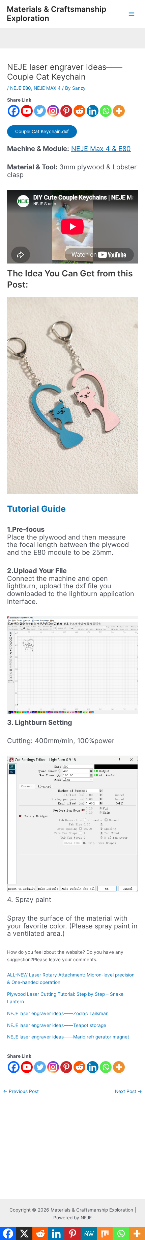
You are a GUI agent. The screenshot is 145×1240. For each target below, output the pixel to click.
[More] (119, 111)
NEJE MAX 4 (47, 88)
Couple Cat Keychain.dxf (42, 131)
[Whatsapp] (106, 111)
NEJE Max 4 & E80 (101, 149)
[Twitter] (40, 111)
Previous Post (21, 1091)
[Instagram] (53, 111)
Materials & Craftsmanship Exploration (56, 13)
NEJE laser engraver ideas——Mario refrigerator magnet (68, 1036)
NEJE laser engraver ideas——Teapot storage (56, 1025)
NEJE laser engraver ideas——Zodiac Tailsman (58, 1013)
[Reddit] (79, 111)
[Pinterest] (66, 111)
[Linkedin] (92, 111)
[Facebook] (14, 111)
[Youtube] (27, 111)
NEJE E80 (20, 88)
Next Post (128, 1091)
